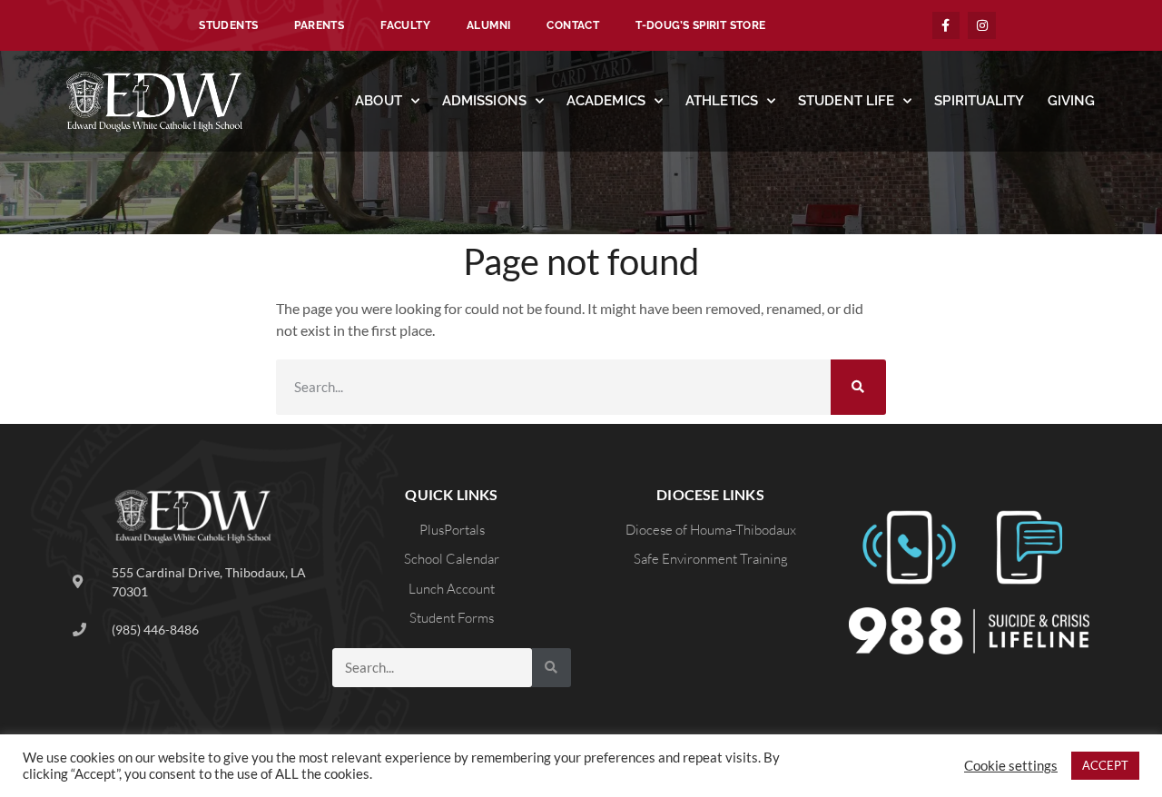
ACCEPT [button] (1105, 765)
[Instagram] (982, 26)
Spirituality (979, 101)
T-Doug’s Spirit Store (700, 25)
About (378, 101)
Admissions (484, 101)
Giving (1072, 101)
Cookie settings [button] (1011, 765)
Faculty (405, 25)
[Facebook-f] (946, 26)
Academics (605, 101)
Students (228, 25)
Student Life (846, 101)
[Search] (858, 387)
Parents (319, 25)
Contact (573, 25)
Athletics (721, 101)
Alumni (488, 25)
